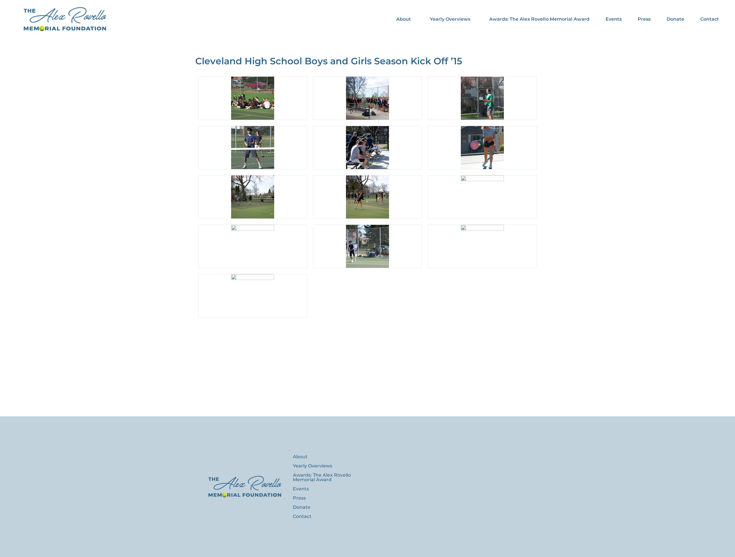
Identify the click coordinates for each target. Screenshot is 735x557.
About (403, 19)
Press (644, 19)
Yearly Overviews (450, 19)
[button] (405, 19)
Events (614, 19)
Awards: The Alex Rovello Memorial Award (539, 19)
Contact (709, 19)
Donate (675, 19)
